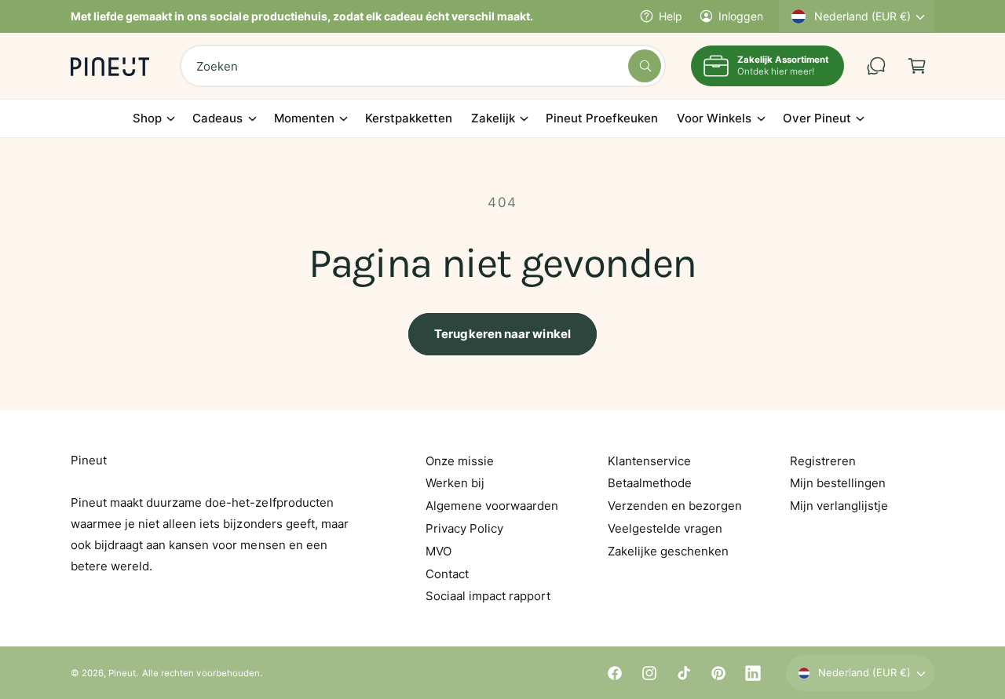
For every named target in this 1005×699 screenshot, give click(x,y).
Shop (147, 118)
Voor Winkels (714, 118)
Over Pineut (817, 118)
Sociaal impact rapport (488, 595)
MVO (438, 551)
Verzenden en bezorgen (675, 505)
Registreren (823, 460)
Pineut (122, 673)
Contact (447, 573)
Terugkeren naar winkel (502, 333)
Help (670, 16)
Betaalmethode (650, 482)
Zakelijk (493, 118)
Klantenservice (649, 460)
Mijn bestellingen (838, 482)
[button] (917, 66)
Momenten (304, 118)
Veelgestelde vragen (665, 528)
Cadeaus (217, 118)
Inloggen (740, 16)
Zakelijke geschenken (668, 551)
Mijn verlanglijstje (839, 505)
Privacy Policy (464, 528)
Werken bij (455, 482)
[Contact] (876, 66)
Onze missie (460, 460)
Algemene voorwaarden (492, 505)
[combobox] (423, 66)
